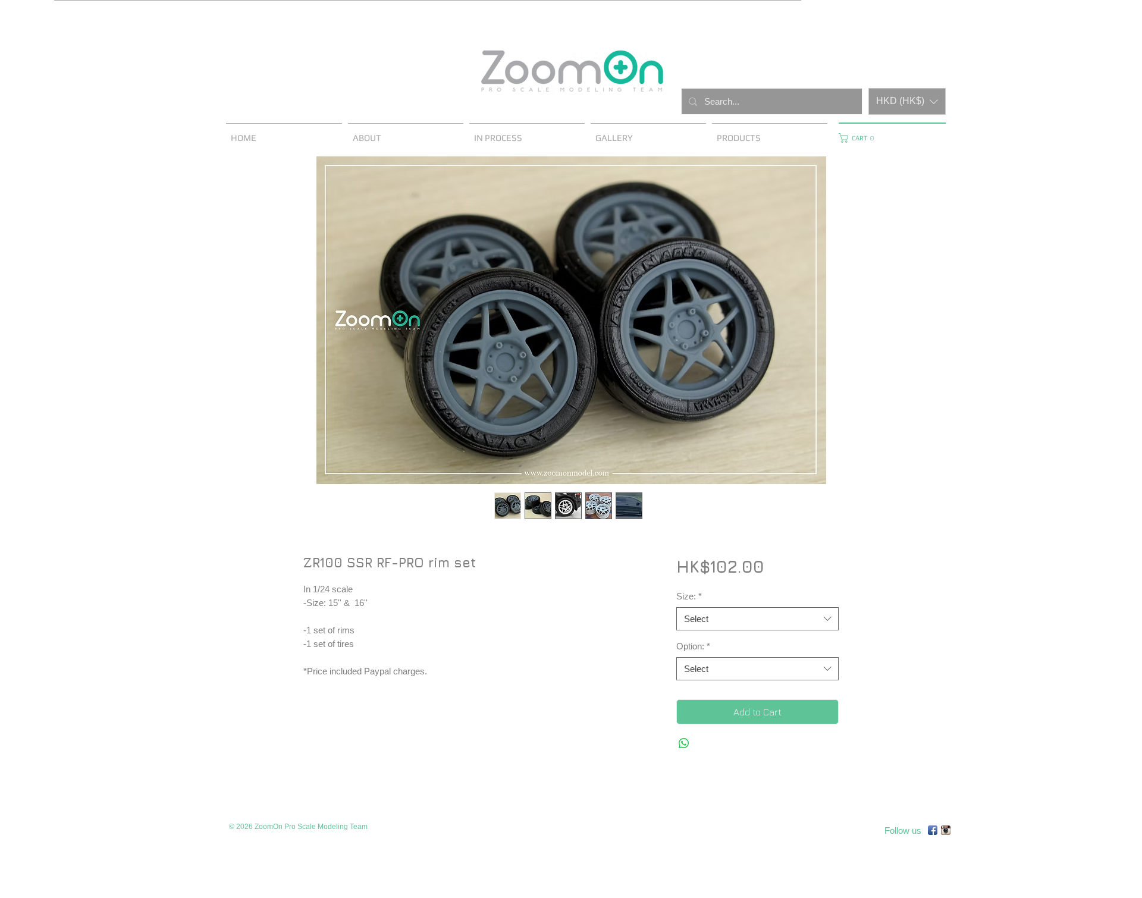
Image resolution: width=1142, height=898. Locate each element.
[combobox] (757, 618)
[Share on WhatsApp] (684, 743)
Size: (689, 596)
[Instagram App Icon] (945, 830)
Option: (693, 646)
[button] (907, 101)
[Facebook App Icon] (932, 830)
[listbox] (907, 101)
